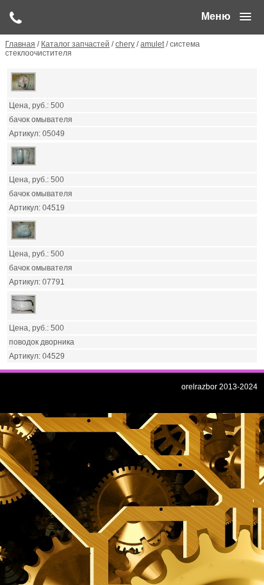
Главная (20, 44)
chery (125, 44)
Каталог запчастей (75, 44)
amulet (152, 44)
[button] (226, 16)
